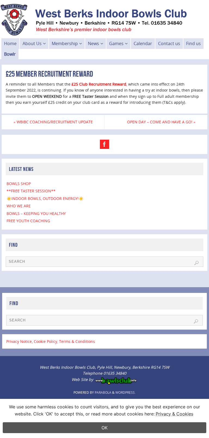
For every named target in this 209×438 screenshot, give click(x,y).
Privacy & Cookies (174, 414)
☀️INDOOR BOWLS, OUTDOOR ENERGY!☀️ (45, 198)
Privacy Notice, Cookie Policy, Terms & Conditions (50, 341)
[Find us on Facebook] (104, 144)
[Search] (196, 263)
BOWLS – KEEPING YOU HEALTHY (36, 213)
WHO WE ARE (19, 205)
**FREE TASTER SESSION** (31, 190)
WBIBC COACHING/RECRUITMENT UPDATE (53, 121)
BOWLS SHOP (19, 183)
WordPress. (125, 392)
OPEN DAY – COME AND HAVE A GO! (161, 121)
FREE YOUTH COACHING (28, 220)
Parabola (103, 392)
